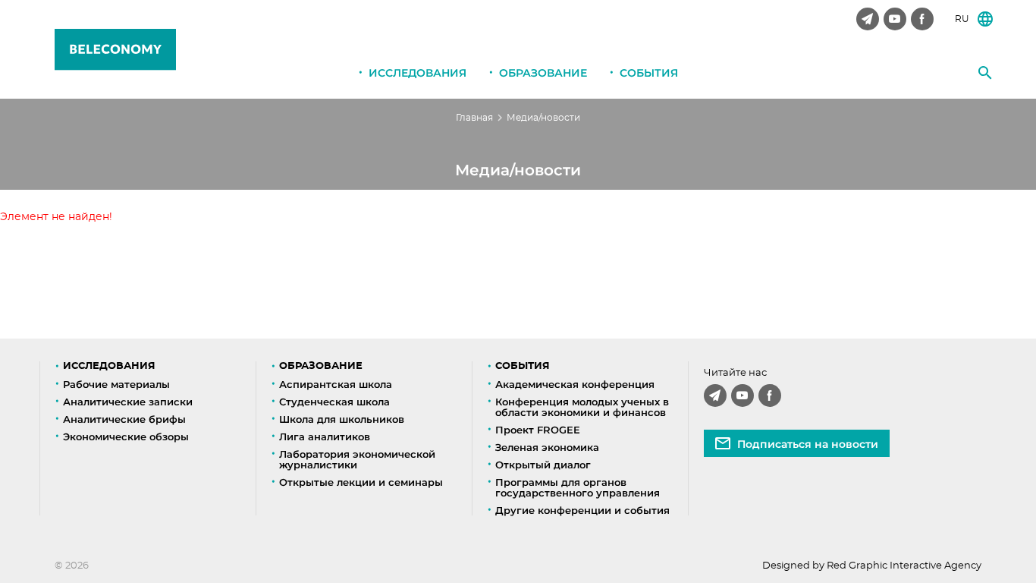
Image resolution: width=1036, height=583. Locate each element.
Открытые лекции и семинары (361, 482)
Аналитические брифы (124, 419)
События (649, 73)
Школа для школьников (341, 419)
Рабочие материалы (116, 384)
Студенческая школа (334, 401)
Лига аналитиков (324, 436)
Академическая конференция (575, 384)
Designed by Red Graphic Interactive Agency (871, 566)
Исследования (417, 73)
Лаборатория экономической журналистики (357, 459)
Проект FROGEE (537, 430)
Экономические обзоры (126, 436)
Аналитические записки (128, 401)
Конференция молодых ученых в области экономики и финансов (582, 406)
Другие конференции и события (582, 510)
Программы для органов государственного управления (577, 487)
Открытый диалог (543, 465)
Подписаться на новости (807, 444)
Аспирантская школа (335, 384)
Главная (474, 117)
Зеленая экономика (547, 447)
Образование (543, 73)
